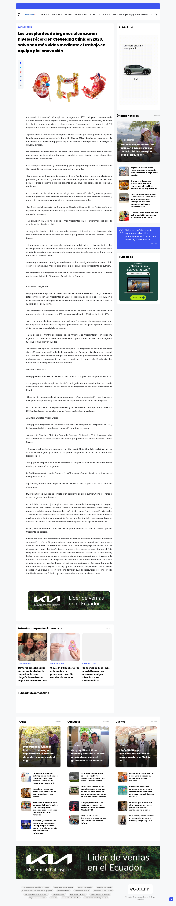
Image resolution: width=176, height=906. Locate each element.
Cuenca (94, 14)
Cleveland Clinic (25, 27)
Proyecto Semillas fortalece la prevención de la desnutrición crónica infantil (94, 819)
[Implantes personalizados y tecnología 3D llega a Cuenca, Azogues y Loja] (122, 820)
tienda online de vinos (82, 890)
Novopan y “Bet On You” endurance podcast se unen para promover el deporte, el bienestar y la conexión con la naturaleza (45, 827)
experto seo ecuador (85, 887)
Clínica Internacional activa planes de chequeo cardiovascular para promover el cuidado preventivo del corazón (45, 778)
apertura (124, 746)
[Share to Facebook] (20, 63)
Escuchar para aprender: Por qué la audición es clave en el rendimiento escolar (144, 215)
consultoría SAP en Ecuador (103, 890)
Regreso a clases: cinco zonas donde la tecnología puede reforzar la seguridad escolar (144, 171)
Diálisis (21, 6)
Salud (105, 14)
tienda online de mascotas (70, 898)
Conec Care (29, 742)
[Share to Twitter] (20, 67)
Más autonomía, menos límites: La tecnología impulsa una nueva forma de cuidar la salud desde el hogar (39, 753)
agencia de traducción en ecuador (36, 894)
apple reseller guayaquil (77, 894)
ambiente (54, 898)
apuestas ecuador (59, 894)
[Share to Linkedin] (20, 76)
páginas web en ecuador (37, 898)
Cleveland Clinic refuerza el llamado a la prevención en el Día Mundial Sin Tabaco (64, 672)
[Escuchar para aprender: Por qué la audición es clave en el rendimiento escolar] (124, 216)
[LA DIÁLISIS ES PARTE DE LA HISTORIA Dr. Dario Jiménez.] (26, 6)
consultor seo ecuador (104, 887)
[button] (20, 85)
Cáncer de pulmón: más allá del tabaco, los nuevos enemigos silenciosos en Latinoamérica (96, 674)
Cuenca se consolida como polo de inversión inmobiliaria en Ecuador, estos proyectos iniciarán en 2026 (141, 792)
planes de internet (63, 890)
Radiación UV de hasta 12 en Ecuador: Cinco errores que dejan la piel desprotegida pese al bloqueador (137, 149)
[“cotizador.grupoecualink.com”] (138, 300)
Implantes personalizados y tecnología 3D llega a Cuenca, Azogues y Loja (141, 818)
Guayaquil (80, 14)
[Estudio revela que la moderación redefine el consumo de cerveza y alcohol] (26, 793)
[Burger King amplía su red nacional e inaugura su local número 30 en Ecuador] (122, 777)
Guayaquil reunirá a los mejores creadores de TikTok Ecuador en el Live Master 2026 (93, 806)
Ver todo (109, 628)
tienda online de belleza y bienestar (96, 898)
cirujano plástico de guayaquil (100, 894)
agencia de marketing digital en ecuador (36, 887)
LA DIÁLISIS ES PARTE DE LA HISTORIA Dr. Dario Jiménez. (53, 6)
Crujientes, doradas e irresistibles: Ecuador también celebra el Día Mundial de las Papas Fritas (143, 185)
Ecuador (56, 14)
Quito (68, 14)
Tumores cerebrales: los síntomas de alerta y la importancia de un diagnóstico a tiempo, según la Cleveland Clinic (32, 674)
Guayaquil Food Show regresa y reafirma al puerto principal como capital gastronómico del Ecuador (88, 755)
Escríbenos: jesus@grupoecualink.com (132, 14)
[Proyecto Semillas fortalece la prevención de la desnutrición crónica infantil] (74, 820)
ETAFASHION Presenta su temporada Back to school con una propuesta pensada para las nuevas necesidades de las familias (45, 808)
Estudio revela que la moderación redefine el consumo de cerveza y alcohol (44, 793)
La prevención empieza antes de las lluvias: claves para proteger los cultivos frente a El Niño (93, 777)
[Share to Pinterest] (20, 72)
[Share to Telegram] (20, 80)
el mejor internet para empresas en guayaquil (37, 890)
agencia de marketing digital (63, 887)
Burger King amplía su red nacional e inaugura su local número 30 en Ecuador (141, 777)
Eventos (43, 14)
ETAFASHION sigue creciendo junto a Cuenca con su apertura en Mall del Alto (135, 755)
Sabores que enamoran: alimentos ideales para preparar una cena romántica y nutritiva (140, 806)
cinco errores (127, 140)
